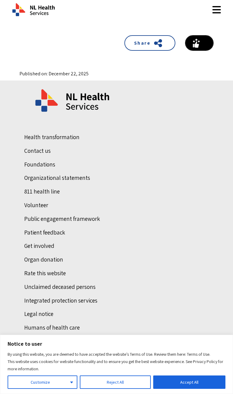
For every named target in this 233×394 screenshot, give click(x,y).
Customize (40, 382)
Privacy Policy (205, 361)
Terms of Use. (198, 354)
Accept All (189, 382)
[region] (116, 364)
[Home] (73, 100)
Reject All (115, 382)
